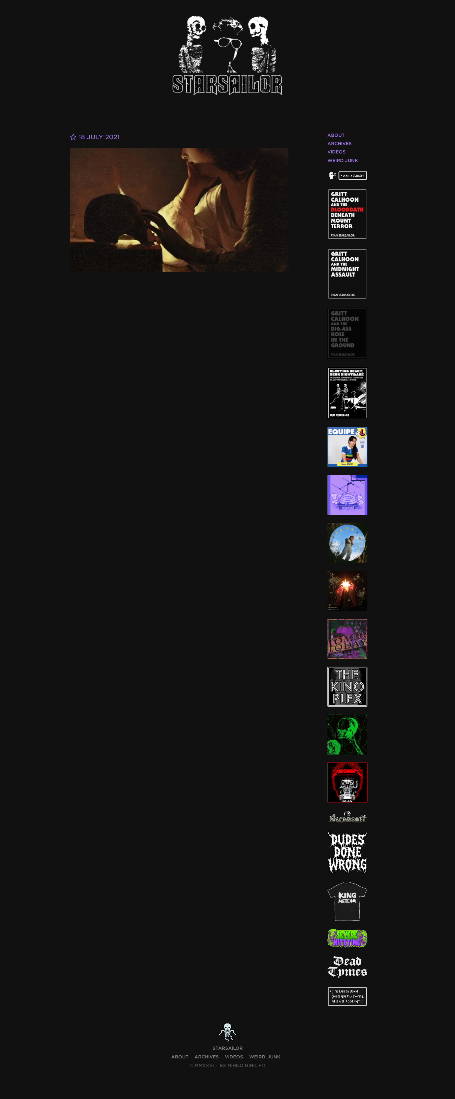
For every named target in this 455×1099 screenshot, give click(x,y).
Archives (339, 143)
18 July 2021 (98, 136)
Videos (336, 151)
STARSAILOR (228, 1048)
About (336, 135)
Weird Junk (342, 160)
